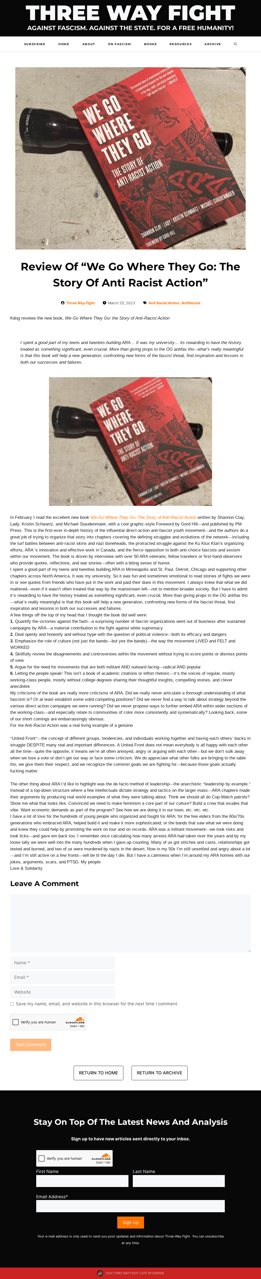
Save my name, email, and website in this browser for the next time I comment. (97, 1003)
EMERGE (158, 1273)
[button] (235, 44)
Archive (212, 44)
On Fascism (119, 44)
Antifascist (190, 303)
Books (150, 44)
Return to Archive (159, 1072)
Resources (180, 44)
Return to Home (98, 1072)
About (88, 44)
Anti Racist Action (164, 303)
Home (64, 44)
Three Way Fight (130, 12)
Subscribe (35, 44)
